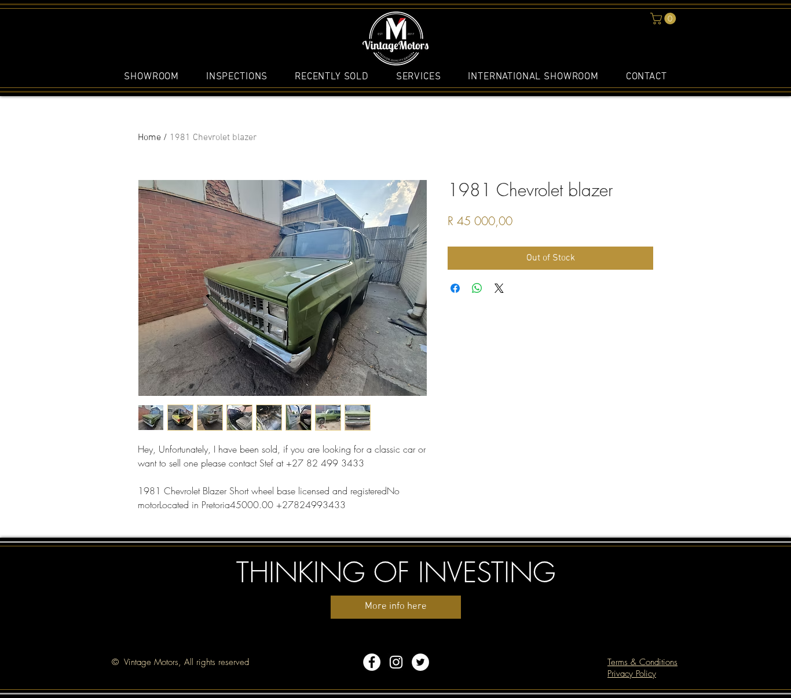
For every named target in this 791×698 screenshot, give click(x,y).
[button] (664, 18)
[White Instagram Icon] (396, 662)
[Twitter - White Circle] (420, 662)
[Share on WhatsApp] (477, 288)
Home (149, 138)
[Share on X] (499, 288)
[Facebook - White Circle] (371, 662)
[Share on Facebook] (455, 288)
